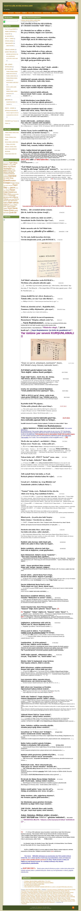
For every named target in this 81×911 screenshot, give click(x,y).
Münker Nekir (53, 898)
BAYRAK (57, 891)
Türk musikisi (40, 901)
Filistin (8, 187)
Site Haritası (54, 12)
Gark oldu (43, 895)
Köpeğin (33, 896)
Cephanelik (24, 892)
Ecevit (6, 180)
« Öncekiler (24, 903)
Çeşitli (7, 95)
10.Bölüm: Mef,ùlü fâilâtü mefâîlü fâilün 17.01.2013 (37, 881)
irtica (9, 194)
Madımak (50, 896)
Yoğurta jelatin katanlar (66, 901)
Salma (5, 203)
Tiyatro (73, 899)
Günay (48, 895)
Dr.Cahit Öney (8, 178)
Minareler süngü (45, 898)
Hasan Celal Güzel (9, 191)
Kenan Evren (5, 195)
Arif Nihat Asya (25, 891)
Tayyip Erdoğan (11, 206)
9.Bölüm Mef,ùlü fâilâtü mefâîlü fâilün (30, 20)
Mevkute (38, 898)
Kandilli (28, 896)
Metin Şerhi (33, 898)
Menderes (6, 197)
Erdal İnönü (44, 893)
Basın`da (31, 12)
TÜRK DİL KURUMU (9, 49)
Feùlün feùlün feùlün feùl (10, 153)
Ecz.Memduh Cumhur (34, 893)
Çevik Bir (13, 212)
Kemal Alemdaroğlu (14, 194)
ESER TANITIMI (9, 45)
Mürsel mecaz (61, 898)
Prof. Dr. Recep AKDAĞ (10, 29)
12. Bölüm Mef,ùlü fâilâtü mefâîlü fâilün (34, 884)
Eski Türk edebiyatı (52, 893)
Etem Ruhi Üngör (62, 893)
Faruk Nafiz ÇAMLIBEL (7, 185)
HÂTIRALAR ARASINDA (10, 110)
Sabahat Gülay (49, 899)
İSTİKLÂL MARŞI (9, 41)
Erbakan (13, 180)
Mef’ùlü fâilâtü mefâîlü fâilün (12, 82)
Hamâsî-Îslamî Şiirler (10, 102)
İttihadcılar (52, 902)
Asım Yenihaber (9, 167)
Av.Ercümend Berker (48, 891)
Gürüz (7, 190)
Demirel (12, 176)
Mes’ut (11, 197)
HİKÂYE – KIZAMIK (9, 108)
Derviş (50, 892)
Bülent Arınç (7, 171)
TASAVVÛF (7, 34)
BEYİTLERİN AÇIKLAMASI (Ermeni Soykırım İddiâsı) (38, 882)
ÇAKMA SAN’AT (44, 902)
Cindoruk (6, 173)
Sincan (55, 899)
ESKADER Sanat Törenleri (11, 121)
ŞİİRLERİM (7, 99)
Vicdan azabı (48, 901)
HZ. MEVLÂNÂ (8, 36)
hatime (27, 902)
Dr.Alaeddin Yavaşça (68, 892)
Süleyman (12, 204)
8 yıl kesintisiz (6, 162)
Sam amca (13, 202)
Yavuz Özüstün (56, 901)
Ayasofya (8, 104)
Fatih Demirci (30, 895)
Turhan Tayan (24, 901)
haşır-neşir (32, 902)
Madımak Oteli (56, 896)
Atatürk (13, 169)
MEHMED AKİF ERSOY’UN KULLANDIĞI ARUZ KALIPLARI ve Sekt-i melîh (12, 56)
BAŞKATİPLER (65, 891)
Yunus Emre (8, 210)
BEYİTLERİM (8, 69)
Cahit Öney (11, 172)
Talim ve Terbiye (62, 899)
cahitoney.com (40, 907)
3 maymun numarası (52, 889)
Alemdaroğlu (10, 164)
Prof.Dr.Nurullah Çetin (39, 899)
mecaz (37, 902)
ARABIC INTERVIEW (10, 31)
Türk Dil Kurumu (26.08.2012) (32, 885)
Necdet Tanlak (11, 199)
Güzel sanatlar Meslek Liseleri (62, 895)
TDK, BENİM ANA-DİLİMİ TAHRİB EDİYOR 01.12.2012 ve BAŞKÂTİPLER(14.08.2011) (48, 887)
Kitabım (7, 123)
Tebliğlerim (24, 12)
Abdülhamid (60, 889)
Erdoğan (6, 183)
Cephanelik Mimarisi (32, 892)
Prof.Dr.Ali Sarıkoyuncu (27, 899)
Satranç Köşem (37, 12)
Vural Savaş (12, 208)
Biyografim (17, 12)
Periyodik (67, 898)
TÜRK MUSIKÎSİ (9, 43)
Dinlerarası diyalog (57, 892)
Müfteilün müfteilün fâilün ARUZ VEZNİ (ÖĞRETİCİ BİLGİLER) (11, 149)
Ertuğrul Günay (15, 183)
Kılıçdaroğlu (12, 195)
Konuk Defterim (46, 12)
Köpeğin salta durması (41, 896)
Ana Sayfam (11, 12)
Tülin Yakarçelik (33, 901)
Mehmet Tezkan (25, 898)
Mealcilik (63, 896)
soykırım (6, 205)
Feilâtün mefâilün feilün (11, 75)
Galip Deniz (37, 895)
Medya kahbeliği (70, 896)
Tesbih (5, 208)
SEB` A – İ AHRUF (9, 38)
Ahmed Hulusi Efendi (69, 889)
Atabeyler (40, 891)
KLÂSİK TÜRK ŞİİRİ (10, 52)
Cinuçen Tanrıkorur (43, 892)
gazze (12, 187)
